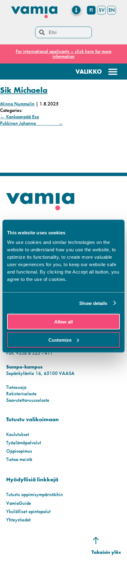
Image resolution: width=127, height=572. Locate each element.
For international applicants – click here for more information (64, 54)
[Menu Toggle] (76, 10)
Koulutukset (17, 434)
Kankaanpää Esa (19, 116)
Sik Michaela (23, 90)
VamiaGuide (18, 503)
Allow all (63, 321)
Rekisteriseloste (21, 393)
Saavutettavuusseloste (27, 400)
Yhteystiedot (18, 519)
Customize (60, 339)
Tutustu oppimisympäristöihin (34, 494)
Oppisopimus (19, 451)
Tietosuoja (16, 387)
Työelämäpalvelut (23, 442)
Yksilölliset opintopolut (28, 511)
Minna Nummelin (17, 104)
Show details (93, 303)
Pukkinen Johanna (31, 123)
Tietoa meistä (19, 459)
